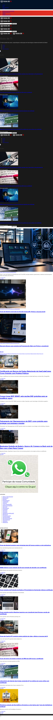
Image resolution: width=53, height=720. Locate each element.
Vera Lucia (3, 403)
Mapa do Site (35, 714)
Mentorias (5, 514)
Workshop (5, 522)
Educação (41, 353)
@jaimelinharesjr (28, 714)
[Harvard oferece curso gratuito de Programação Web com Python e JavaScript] (13, 342)
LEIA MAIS (1, 278)
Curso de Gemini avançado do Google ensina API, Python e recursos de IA (22, 311)
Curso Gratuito (3, 272)
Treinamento (13, 272)
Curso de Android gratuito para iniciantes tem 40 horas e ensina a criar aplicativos (25, 545)
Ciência (23, 353)
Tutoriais (5, 521)
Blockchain (10, 353)
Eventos (5, 509)
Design (38, 353)
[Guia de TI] (12, 34)
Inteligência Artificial (4, 309)
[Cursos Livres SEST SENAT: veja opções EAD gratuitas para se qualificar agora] (9, 393)
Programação (12, 309)
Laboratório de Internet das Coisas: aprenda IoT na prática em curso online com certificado (20, 129)
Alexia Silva (3, 277)
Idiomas (5, 510)
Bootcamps (17, 353)
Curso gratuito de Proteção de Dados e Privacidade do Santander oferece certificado (26, 590)
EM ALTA (1, 351)
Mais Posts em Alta (3, 354)
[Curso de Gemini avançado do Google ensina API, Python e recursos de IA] (13, 308)
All (0, 353)
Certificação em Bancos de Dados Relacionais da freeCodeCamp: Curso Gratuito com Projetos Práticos (25, 372)
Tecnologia (8, 272)
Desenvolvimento (9, 343)
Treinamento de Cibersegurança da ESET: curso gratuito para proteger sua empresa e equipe (23, 422)
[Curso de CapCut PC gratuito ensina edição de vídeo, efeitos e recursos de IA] (9, 633)
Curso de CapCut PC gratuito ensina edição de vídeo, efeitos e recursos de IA (24, 636)
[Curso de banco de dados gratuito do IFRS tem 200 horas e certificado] (9, 89)
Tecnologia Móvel (7, 518)
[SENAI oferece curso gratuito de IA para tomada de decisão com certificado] (9, 108)
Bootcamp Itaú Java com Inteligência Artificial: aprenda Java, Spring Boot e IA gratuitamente (21, 74)
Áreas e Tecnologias (4, 353)
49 (2, 713)
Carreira (20, 353)
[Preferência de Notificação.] (0, 716)
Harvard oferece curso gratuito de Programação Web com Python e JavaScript (24, 346)
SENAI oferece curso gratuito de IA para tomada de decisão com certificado (17, 110)
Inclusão (5, 512)
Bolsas (13, 353)
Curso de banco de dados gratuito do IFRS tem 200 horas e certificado (16, 92)
